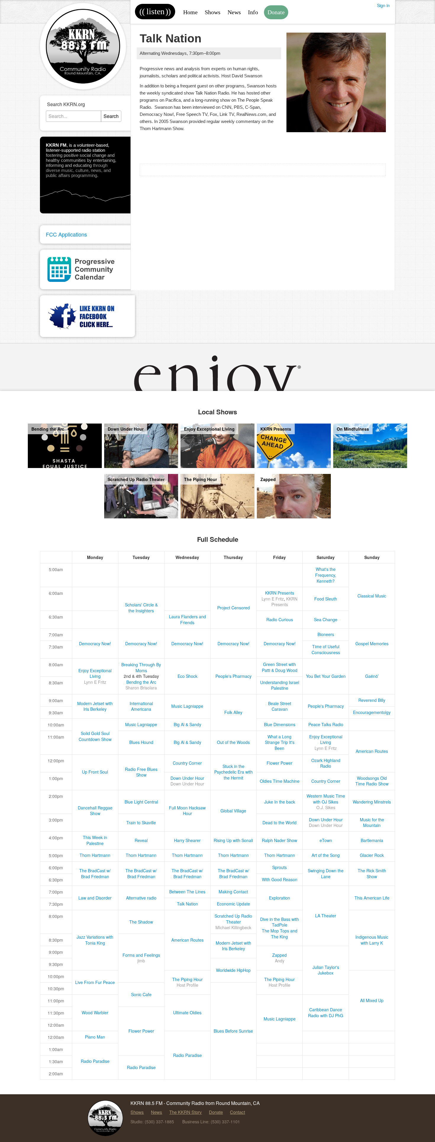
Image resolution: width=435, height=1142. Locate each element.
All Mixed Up (372, 1000)
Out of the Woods (233, 742)
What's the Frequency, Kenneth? (325, 575)
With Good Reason (279, 879)
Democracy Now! (95, 643)
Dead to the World (279, 822)
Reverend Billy (371, 700)
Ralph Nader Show (279, 840)
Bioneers (326, 634)
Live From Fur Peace (95, 982)
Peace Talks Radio (325, 724)
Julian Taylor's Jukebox (325, 970)
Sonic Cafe (141, 994)
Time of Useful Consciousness (326, 649)
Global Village (233, 811)
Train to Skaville (141, 822)
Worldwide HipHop (233, 970)
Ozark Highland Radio (325, 763)
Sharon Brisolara (141, 688)
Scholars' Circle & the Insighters (141, 608)
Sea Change (325, 619)
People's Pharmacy (233, 676)
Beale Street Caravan (279, 706)
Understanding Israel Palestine (279, 685)
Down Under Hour (187, 778)
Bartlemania (372, 840)
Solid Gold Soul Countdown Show (95, 736)
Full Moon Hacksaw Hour (187, 811)
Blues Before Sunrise (233, 1031)
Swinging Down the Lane (326, 873)
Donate (276, 12)
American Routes (372, 751)
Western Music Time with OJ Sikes (326, 799)
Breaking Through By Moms (141, 667)
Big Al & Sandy (187, 724)
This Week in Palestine (95, 840)
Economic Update (233, 904)
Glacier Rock (372, 855)
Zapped (279, 955)
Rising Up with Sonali (233, 840)
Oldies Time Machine (279, 781)
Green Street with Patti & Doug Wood (279, 667)
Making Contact (233, 892)
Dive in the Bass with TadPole (279, 922)
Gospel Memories (372, 643)
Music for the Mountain (372, 822)
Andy (279, 961)
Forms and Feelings (141, 955)
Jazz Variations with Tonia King (95, 940)
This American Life (372, 898)
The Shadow (141, 922)
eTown (326, 840)
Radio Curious (279, 619)
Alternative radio (141, 898)
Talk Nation (187, 904)
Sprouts (279, 867)
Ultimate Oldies (187, 1012)
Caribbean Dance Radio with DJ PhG (325, 1012)
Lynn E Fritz (273, 599)
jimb (141, 961)
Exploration (279, 898)
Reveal (141, 840)
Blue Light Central (141, 802)
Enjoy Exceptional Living (95, 673)
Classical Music (371, 596)
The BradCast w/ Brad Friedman (95, 873)
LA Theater (325, 916)
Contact (237, 1112)
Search (111, 116)
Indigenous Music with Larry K (371, 940)
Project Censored (233, 608)
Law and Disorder (95, 898)
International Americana (141, 706)
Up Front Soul (95, 772)
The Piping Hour (187, 979)
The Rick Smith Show (372, 873)
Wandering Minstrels (372, 802)
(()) (155, 11)
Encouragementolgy (372, 712)
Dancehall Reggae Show (95, 811)
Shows (212, 12)
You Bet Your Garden (326, 676)
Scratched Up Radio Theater (233, 919)
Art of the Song (326, 855)
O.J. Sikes (325, 807)
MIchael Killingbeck (233, 927)
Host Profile (187, 985)
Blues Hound (141, 742)
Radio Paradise (187, 1055)
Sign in (383, 5)
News (234, 12)
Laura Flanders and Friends (187, 619)
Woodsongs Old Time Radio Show (372, 781)
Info (253, 12)
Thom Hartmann (95, 855)
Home (190, 12)
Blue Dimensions (279, 724)
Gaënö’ (372, 676)
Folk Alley (233, 712)
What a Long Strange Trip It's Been (279, 742)
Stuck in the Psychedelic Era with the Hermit (233, 772)
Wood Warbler (95, 1012)
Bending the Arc (141, 682)
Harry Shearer (187, 840)
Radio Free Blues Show (141, 772)
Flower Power (279, 763)
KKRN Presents (279, 593)
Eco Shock (187, 676)
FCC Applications (66, 234)
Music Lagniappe (187, 706)
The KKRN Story (185, 1112)
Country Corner (187, 763)
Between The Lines (187, 892)
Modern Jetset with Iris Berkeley (95, 706)
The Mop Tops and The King (279, 934)
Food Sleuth (325, 599)
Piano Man (95, 1037)
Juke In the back (279, 802)
